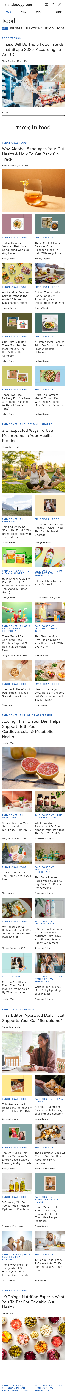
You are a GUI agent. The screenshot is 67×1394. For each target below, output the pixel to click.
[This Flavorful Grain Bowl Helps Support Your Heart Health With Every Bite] (50, 612)
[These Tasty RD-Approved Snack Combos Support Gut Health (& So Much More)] (17, 612)
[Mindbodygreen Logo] (18, 4)
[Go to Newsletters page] (46, 4)
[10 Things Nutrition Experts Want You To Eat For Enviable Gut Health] (33, 1338)
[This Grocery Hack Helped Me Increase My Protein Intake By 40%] (17, 1085)
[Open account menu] (60, 4)
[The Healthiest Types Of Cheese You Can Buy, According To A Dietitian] (50, 1134)
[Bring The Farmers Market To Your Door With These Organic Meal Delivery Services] (50, 376)
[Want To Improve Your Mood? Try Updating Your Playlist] (50, 963)
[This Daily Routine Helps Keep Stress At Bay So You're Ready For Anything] (50, 853)
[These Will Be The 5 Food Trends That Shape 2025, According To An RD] (33, 86)
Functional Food (39, 28)
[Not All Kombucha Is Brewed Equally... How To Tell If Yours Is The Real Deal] (50, 1372)
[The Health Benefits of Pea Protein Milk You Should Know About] (17, 670)
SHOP (59, 12)
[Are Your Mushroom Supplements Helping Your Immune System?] (50, 1085)
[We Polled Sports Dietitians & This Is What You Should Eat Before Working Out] (17, 908)
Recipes (16, 28)
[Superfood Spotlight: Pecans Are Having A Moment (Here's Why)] (17, 1372)
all (5, 28)
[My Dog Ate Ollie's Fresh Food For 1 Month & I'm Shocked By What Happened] (17, 963)
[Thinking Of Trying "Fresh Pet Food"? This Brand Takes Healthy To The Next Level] (17, 505)
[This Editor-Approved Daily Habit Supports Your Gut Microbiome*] (33, 1052)
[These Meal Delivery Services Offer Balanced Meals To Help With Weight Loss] (50, 224)
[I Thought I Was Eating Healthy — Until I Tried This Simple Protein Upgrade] (50, 505)
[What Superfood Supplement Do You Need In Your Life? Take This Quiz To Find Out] (50, 801)
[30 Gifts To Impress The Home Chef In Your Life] (17, 853)
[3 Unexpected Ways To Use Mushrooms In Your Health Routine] (33, 472)
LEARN (23, 12)
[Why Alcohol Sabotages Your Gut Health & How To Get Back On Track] (33, 190)
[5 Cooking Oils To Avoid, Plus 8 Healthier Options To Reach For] (17, 1183)
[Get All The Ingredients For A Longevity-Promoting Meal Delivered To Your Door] (50, 273)
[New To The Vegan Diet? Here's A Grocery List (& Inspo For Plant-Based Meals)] (50, 670)
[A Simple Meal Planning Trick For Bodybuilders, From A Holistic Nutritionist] (50, 323)
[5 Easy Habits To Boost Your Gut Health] (50, 557)
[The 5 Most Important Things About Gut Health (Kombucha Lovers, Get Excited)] (17, 1241)
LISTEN (38, 12)
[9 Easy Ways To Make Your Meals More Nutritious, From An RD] (17, 801)
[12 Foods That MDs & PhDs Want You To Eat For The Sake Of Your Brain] (50, 1241)
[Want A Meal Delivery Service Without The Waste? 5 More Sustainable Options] (17, 273)
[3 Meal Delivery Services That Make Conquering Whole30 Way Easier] (17, 224)
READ (8, 12)
